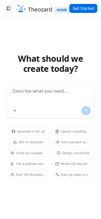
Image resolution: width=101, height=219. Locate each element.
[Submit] (86, 110)
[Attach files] (14, 110)
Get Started (83, 8)
